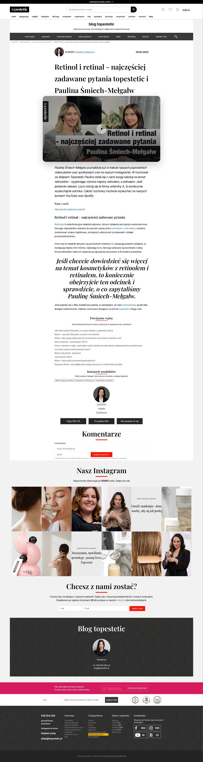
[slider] (102, 158)
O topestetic (69, 720)
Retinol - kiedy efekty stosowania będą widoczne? (75, 360)
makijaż (35, 16)
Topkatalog (92, 727)
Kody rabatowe (93, 737)
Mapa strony (116, 732)
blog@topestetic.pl (101, 668)
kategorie (45, 16)
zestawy (131, 16)
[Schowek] (171, 9)
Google (116, 730)
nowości (142, 16)
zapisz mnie (137, 608)
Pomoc (90, 725)
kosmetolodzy (129, 305)
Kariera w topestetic (71, 725)
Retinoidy (59, 224)
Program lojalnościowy (73, 730)
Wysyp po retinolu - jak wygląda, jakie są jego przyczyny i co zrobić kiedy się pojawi (88, 364)
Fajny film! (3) (73, 421)
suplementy (79, 16)
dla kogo (55, 16)
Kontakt (91, 720)
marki (14, 16)
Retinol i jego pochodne (64, 380)
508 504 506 (48, 715)
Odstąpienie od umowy (49, 728)
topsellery (98, 16)
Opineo (116, 725)
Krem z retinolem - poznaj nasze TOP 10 (71, 342)
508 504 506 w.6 (103, 665)
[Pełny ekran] (153, 157)
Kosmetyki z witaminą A (85, 380)
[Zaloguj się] (164, 9)
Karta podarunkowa (96, 734)
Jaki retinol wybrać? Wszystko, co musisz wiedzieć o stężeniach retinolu (84, 330)
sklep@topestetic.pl (51, 738)
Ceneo (116, 723)
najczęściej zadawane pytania (41, 42)
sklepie (120, 600)
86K (143, 728)
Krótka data (69, 732)
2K (157, 735)
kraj (89, 16)
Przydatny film (101, 421)
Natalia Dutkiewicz (85, 52)
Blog (66, 737)
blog (151, 16)
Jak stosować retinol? (63, 357)
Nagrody (115, 720)
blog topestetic (101, 24)
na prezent (120, 16)
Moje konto (92, 723)
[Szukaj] (134, 9)
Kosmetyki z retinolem (104, 380)
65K (157, 728)
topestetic (14, 42)
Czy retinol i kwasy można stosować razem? (72, 349)
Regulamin (92, 730)
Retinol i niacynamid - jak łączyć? (68, 353)
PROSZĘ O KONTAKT (137, 688)
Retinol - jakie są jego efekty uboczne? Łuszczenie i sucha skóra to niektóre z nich (88, 338)
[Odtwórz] (50, 157)
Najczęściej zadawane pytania (70, 209)
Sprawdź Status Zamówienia (47, 722)
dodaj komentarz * (101, 454)
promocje (109, 16)
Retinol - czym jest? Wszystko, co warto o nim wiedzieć (77, 334)
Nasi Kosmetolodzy (71, 723)
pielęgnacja (23, 16)
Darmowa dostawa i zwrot (74, 727)
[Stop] (55, 157)
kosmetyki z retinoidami (123, 228)
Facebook (117, 727)
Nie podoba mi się (130, 421)
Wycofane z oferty (71, 734)
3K (143, 735)
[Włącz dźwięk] (61, 157)
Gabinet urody (48, 733)
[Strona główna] (19, 9)
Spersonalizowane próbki (97, 732)
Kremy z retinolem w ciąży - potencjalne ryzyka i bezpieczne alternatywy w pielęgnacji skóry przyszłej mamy (98, 345)
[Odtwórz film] (101, 129)
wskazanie (66, 16)
